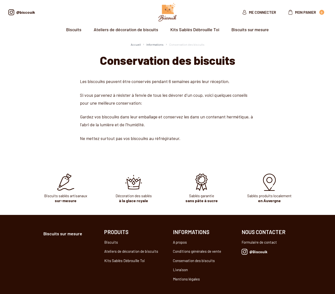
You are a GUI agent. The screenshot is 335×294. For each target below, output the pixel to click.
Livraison (180, 269)
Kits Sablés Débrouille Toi (194, 29)
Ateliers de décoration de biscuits (126, 29)
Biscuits (73, 29)
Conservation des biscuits (194, 260)
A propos (180, 242)
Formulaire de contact (259, 242)
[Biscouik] (167, 12)
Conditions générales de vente (197, 251)
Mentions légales (186, 279)
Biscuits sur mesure (250, 29)
